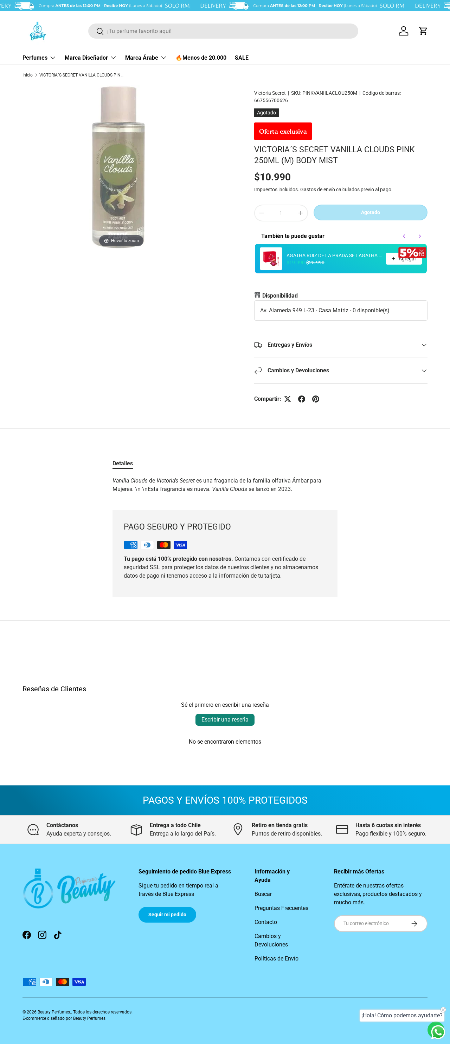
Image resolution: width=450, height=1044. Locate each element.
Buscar (263, 894)
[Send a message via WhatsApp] (438, 1032)
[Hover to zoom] (121, 167)
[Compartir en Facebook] (302, 399)
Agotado (370, 212)
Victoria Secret (270, 93)
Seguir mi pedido (167, 914)
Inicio (27, 75)
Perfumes (34, 57)
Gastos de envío (317, 189)
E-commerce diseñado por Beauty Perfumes (63, 1018)
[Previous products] (404, 236)
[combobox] (223, 31)
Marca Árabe (141, 57)
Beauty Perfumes (54, 1012)
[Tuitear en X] (288, 399)
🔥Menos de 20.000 (200, 57)
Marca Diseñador (86, 57)
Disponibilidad (280, 295)
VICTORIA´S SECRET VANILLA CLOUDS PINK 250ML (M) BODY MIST (81, 75)
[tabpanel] (225, 485)
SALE (242, 57)
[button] (423, 31)
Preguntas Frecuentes (281, 908)
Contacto (266, 922)
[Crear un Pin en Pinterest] (316, 399)
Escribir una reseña (225, 719)
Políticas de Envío (276, 958)
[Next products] (420, 236)
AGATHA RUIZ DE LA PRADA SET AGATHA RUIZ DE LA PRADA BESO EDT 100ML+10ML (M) (334, 255)
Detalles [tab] (122, 463)
